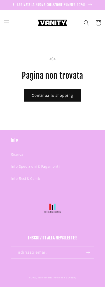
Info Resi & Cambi (26, 178)
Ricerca (17, 154)
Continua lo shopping (52, 95)
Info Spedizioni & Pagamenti (35, 166)
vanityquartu (45, 277)
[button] (7, 23)
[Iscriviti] (88, 252)
